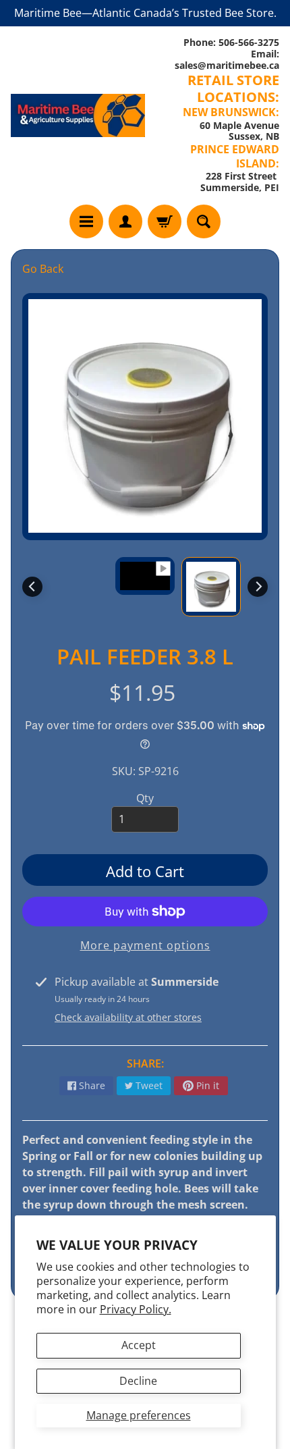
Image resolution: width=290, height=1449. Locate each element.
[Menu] (86, 221)
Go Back (42, 268)
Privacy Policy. (135, 1309)
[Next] (258, 587)
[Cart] (164, 221)
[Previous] (32, 587)
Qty (145, 798)
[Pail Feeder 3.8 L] (211, 586)
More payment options (145, 945)
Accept (138, 1345)
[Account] (125, 221)
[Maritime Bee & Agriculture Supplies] (78, 115)
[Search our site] (204, 221)
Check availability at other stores (128, 1017)
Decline (138, 1380)
